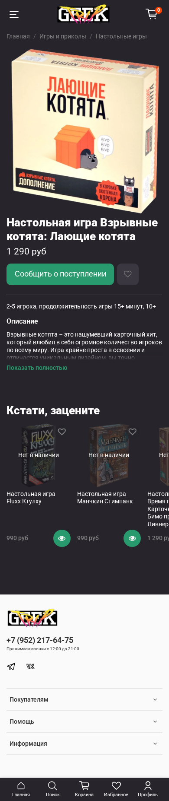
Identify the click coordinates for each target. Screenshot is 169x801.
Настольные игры (121, 36)
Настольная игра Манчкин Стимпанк (105, 497)
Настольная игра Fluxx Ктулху (30, 497)
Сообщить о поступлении (60, 274)
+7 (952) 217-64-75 (39, 640)
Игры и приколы (62, 36)
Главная (18, 36)
